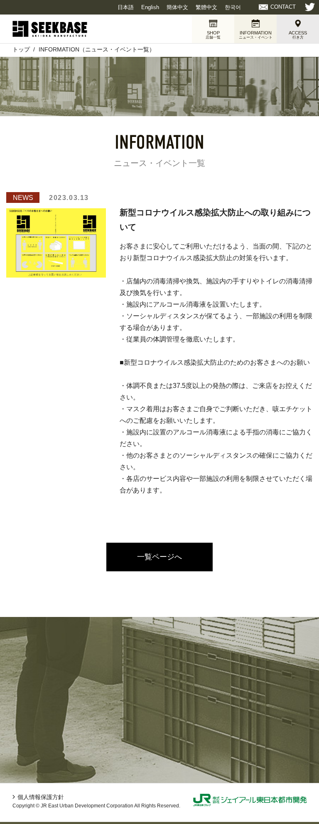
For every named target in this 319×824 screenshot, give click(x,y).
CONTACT (283, 7)
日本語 (126, 7)
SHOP (213, 35)
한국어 (233, 7)
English (150, 7)
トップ (21, 49)
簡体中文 (177, 7)
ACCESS (298, 35)
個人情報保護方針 (40, 797)
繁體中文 (206, 7)
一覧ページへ (159, 557)
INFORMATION (255, 35)
